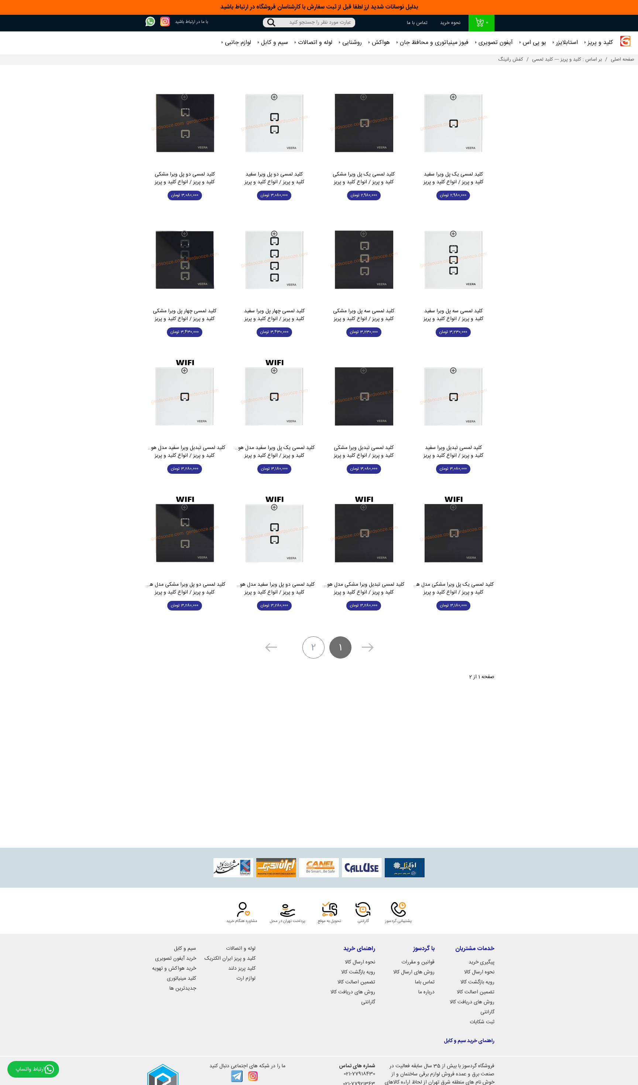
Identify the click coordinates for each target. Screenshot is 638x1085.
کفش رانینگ (510, 59)
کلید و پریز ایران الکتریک (230, 958)
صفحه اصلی (622, 59)
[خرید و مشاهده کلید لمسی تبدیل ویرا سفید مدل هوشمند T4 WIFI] (184, 396)
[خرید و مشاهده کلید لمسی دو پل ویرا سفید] (274, 123)
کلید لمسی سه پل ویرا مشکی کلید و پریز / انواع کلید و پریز (363, 315)
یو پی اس (534, 43)
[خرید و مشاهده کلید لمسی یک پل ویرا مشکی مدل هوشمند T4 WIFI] (453, 533)
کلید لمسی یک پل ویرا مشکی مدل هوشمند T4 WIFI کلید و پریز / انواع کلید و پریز (453, 588)
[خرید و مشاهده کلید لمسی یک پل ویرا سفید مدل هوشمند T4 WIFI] (274, 396)
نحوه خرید (450, 23)
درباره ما (426, 992)
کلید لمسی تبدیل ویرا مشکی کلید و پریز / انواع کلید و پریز (364, 452)
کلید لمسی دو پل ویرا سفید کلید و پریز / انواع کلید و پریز (274, 178)
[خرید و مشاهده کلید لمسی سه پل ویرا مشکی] (363, 260)
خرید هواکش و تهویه (174, 968)
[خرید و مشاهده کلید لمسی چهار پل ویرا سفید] (274, 260)
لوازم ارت (245, 978)
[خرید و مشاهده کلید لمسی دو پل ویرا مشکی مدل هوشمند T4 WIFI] (184, 533)
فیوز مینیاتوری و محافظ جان (434, 43)
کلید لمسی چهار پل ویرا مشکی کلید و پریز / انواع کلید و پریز (184, 315)
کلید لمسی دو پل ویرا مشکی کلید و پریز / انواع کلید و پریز (185, 178)
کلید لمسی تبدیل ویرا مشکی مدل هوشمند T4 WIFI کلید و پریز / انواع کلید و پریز (363, 588)
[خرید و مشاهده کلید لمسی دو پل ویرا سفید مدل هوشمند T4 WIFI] (274, 533)
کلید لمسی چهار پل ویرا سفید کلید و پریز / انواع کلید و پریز (274, 315)
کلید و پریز (600, 43)
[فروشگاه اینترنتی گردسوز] (625, 42)
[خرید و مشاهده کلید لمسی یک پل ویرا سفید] (453, 123)
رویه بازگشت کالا (477, 982)
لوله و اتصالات (315, 43)
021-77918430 (359, 1073)
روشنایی (352, 43)
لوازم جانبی (238, 43)
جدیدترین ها (182, 988)
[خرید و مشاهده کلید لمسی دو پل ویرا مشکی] (184, 123)
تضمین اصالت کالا (475, 992)
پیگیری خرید (481, 962)
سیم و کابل (274, 43)
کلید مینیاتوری (181, 978)
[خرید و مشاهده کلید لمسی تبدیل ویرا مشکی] (363, 396)
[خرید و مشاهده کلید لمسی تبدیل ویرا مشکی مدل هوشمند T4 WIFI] (363, 533)
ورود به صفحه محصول (453, 212)
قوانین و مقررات (418, 962)
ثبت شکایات (482, 1022)
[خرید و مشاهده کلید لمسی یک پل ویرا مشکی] (363, 123)
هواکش (381, 43)
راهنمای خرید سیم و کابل (469, 1041)
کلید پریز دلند (241, 968)
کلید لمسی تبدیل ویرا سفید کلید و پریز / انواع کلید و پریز (453, 452)
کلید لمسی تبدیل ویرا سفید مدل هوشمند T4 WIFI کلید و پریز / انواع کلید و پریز (184, 452)
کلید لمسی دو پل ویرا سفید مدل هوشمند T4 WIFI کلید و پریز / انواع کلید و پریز (274, 588)
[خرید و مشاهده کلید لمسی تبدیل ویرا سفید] (453, 396)
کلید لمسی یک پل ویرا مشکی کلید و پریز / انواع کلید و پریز (364, 178)
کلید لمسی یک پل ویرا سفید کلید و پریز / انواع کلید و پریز (453, 178)
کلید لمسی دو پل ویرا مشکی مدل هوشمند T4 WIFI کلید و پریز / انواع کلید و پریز (184, 588)
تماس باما (425, 982)
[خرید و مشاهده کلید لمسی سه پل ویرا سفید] (453, 260)
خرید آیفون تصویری (175, 958)
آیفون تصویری (495, 43)
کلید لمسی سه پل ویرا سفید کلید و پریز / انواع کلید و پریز (453, 315)
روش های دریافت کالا (472, 1002)
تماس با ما (417, 23)
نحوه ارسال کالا (479, 972)
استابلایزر (567, 43)
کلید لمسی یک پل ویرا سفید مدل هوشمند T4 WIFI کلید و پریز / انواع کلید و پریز (274, 452)
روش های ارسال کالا (414, 972)
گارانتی (487, 1012)
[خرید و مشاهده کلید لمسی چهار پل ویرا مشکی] (184, 260)
